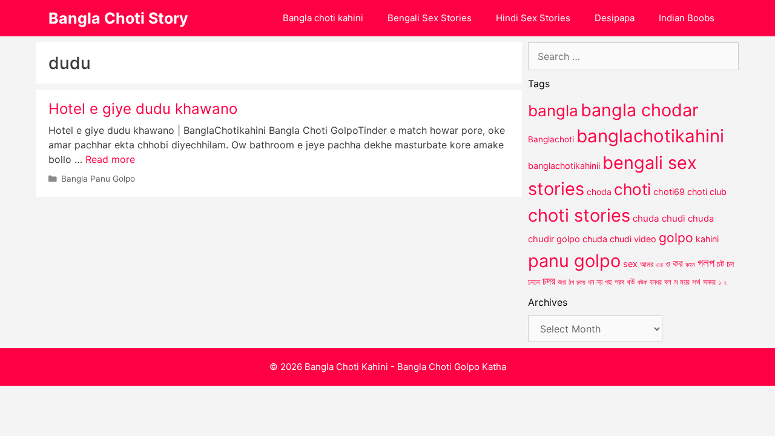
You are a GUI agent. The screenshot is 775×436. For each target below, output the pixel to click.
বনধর (656, 282)
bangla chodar (640, 110)
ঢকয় (580, 282)
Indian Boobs (686, 18)
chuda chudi (659, 218)
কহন (690, 264)
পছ (608, 282)
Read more (110, 159)
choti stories (579, 215)
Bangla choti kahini (323, 18)
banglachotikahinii (564, 165)
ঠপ (571, 282)
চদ (730, 264)
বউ (631, 281)
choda (599, 192)
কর (678, 263)
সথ (696, 281)
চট (720, 263)
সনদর (709, 282)
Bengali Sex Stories (430, 18)
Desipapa (615, 18)
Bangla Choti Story (118, 18)
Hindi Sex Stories (533, 18)
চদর (548, 281)
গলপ (706, 263)
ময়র (685, 281)
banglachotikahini (650, 136)
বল (667, 281)
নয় (599, 282)
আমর (646, 264)
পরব (619, 281)
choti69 (669, 192)
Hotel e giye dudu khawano (142, 108)
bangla (553, 110)
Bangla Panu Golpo (98, 178)
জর (562, 281)
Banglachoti (551, 139)
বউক (642, 282)
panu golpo (574, 260)
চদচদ (534, 282)
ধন (591, 282)
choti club (707, 192)
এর (659, 264)
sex (630, 264)
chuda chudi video (619, 239)
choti (632, 189)
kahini (707, 239)
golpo (676, 237)
